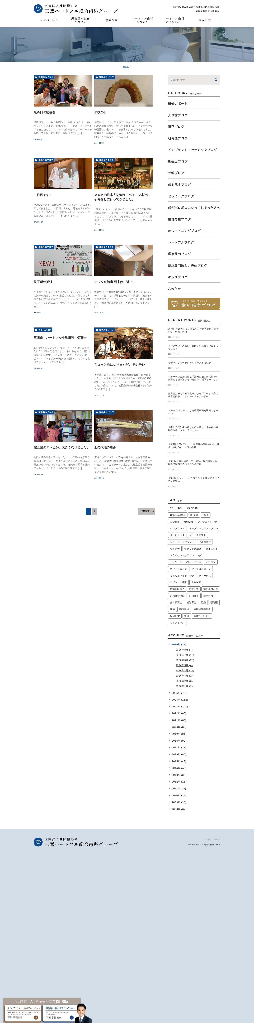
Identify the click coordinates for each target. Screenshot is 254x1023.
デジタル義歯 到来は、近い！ (115, 282)
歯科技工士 (176, 602)
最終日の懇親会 (44, 112)
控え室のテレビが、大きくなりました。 (62, 447)
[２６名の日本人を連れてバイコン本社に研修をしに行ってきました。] (123, 173)
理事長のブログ (46, 77)
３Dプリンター (202, 616)
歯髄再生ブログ (179, 219)
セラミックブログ (181, 196)
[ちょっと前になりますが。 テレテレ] (123, 343)
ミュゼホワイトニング (182, 575)
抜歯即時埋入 (177, 589)
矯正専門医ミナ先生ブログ (187, 265)
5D (171, 508)
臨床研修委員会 (202, 609)
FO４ (206, 515)
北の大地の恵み (105, 447)
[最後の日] (123, 91)
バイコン (211, 562)
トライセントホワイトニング (185, 555)
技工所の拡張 (43, 282)
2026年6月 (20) (185, 660)
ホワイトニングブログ (184, 231)
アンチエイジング (207, 521)
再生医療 (196, 582)
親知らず (175, 616)
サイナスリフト (197, 535)
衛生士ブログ (178, 161)
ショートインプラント (182, 542)
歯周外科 (208, 595)
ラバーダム (205, 575)
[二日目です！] (63, 173)
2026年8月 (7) (184, 649)
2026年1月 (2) (184, 686)
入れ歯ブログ (178, 115)
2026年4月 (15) (185, 670)
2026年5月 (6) (184, 665)
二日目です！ (43, 194)
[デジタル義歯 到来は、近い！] (123, 260)
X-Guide (174, 521)
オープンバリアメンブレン (203, 528)
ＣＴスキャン (177, 622)
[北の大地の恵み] (123, 426)
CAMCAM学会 (178, 515)
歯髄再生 (191, 602)
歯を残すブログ (179, 184)
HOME (126, 66)
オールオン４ (177, 535)
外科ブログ (176, 173)
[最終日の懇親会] (63, 91)
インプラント (177, 528)
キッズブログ (45, 330)
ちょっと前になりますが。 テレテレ (119, 364)
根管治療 (194, 589)
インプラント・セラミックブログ (192, 150)
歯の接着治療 (177, 595)
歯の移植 (194, 595)
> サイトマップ (213, 840)
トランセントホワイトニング (185, 562)
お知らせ (174, 288)
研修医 (214, 602)
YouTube (188, 521)
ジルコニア (205, 542)
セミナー (175, 548)
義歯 (172, 609)
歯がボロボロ (210, 589)
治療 (203, 602)
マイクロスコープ (201, 568)
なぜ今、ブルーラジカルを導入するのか (189, 362)
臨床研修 (184, 609)
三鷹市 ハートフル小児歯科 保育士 (60, 337)
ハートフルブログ (181, 242)
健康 (184, 582)
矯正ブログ (176, 126)
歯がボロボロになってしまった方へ (194, 207)
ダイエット (212, 548)
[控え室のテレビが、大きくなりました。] (63, 426)
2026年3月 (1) (184, 675)
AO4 (180, 508)
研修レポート (178, 103)
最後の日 (100, 112)
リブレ (173, 582)
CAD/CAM (192, 508)
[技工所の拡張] (63, 260)
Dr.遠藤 (194, 515)
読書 (186, 616)
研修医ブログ (178, 138)
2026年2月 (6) (184, 680)
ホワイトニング (178, 568)
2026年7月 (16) (185, 655)
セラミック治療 (192, 548)
